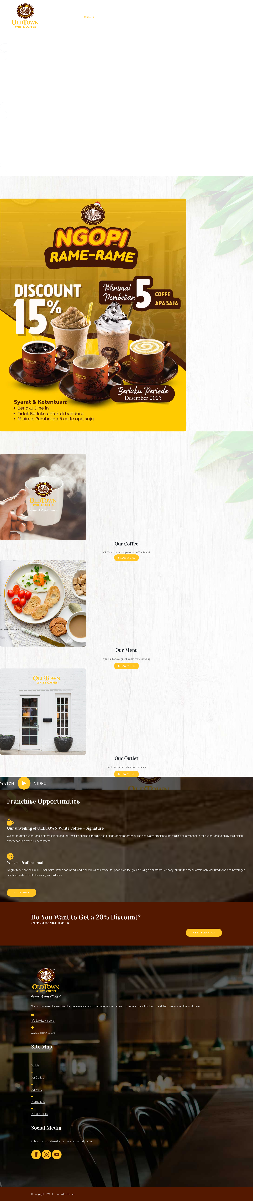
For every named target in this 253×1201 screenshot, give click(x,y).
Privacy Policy (39, 1113)
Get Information (204, 932)
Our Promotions (133, 17)
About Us (206, 17)
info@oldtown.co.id (43, 1020)
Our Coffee (185, 17)
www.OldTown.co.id (43, 1032)
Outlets (35, 1065)
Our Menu (108, 17)
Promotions (38, 1101)
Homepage (87, 17)
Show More (126, 557)
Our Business (161, 17)
